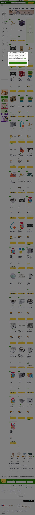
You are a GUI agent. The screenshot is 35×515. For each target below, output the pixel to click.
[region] (18, 59)
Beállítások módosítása (17, 60)
